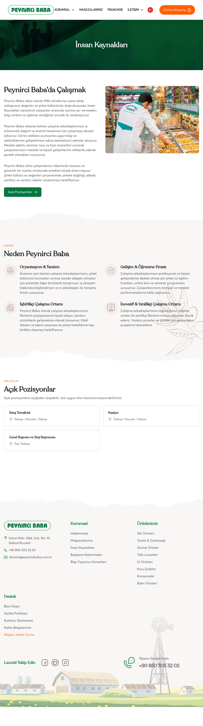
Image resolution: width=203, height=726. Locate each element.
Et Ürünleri (145, 562)
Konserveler (145, 576)
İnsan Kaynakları (83, 548)
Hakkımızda (79, 533)
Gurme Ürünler (148, 548)
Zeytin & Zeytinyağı (151, 540)
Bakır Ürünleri (147, 583)
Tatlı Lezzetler (147, 555)
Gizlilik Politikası (16, 613)
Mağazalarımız (82, 540)
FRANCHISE (115, 9)
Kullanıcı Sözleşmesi (18, 620)
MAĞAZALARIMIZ (91, 9)
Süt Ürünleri (145, 533)
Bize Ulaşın (12, 606)
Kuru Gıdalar (146, 569)
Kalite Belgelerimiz (17, 628)
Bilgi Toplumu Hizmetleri (88, 562)
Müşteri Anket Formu (19, 635)
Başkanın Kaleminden (86, 555)
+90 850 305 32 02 (159, 665)
